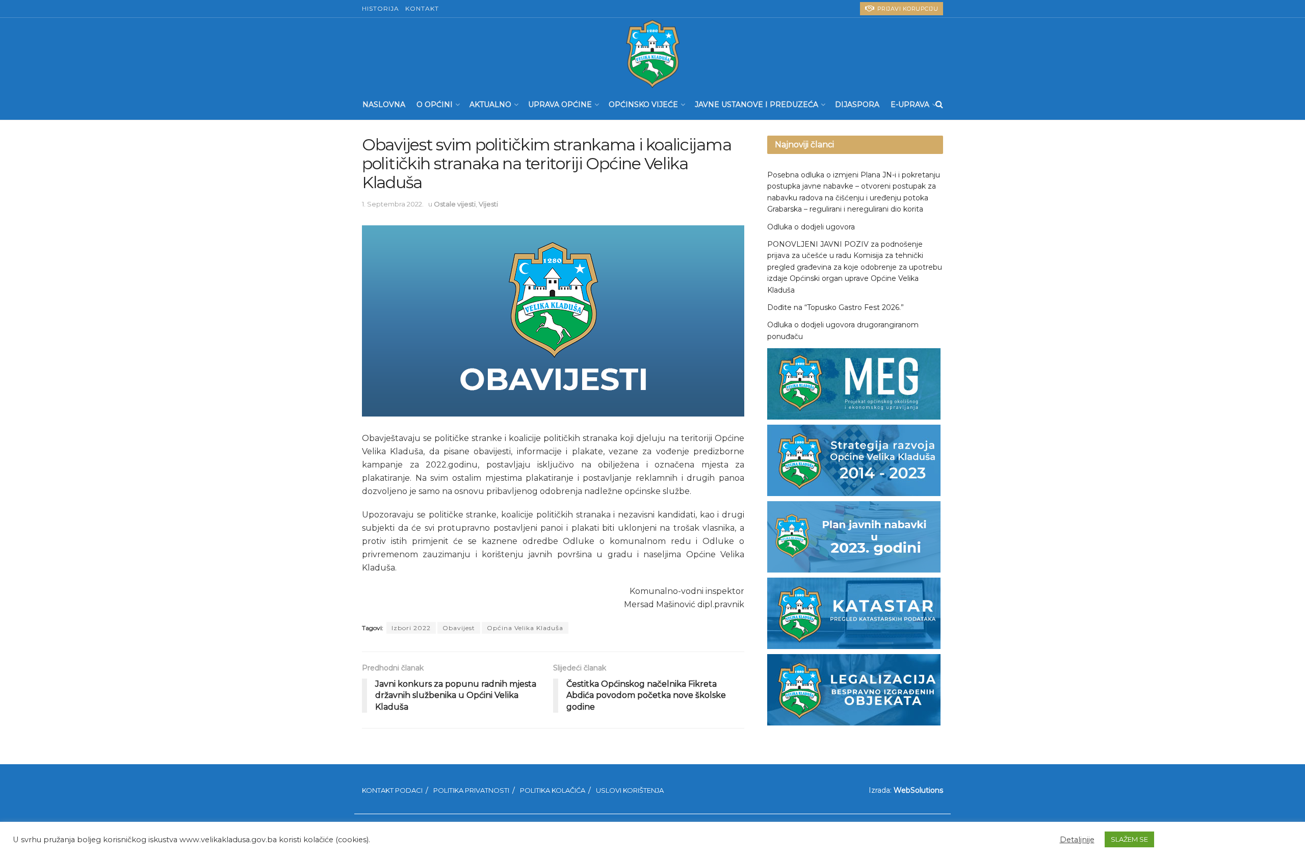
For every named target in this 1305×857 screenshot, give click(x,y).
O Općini (434, 104)
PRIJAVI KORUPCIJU (906, 8)
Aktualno (490, 104)
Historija (380, 8)
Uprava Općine (560, 104)
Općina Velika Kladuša (525, 628)
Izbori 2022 (411, 628)
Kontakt (422, 8)
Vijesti (488, 204)
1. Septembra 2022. (393, 204)
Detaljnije (1077, 839)
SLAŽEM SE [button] (1129, 839)
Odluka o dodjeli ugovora (811, 226)
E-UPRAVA (910, 104)
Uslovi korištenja (630, 790)
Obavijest (458, 628)
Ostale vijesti (455, 204)
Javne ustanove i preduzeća (756, 104)
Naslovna (383, 104)
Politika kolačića (552, 790)
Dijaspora (857, 104)
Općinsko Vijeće (643, 104)
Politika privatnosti (471, 790)
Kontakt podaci (392, 790)
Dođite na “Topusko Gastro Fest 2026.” (835, 307)
